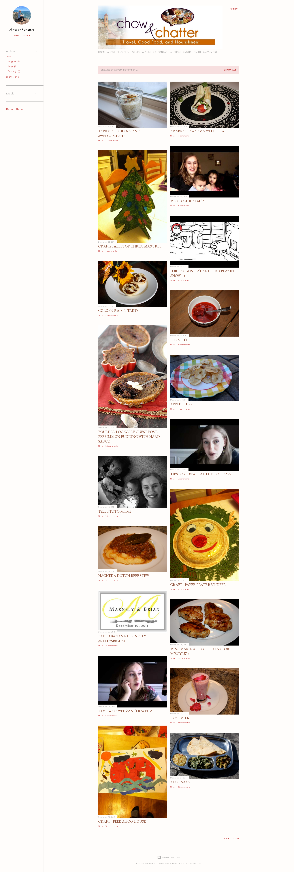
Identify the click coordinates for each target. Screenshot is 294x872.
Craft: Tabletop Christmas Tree (130, 246)
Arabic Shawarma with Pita (197, 131)
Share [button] (100, 140)
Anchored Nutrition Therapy (189, 52)
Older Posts (231, 838)
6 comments (183, 280)
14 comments (184, 409)
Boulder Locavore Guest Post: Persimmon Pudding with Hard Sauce (129, 436)
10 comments (112, 580)
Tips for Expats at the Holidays (200, 474)
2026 (10, 56)
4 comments (111, 251)
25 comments (112, 516)
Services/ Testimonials (132, 52)
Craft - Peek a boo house (122, 821)
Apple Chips (181, 404)
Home (102, 52)
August (13, 61)
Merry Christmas (187, 200)
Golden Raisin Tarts (118, 310)
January (13, 71)
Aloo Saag (180, 782)
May (12, 66)
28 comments (184, 722)
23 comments (184, 344)
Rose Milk (179, 717)
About (111, 52)
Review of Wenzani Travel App (127, 710)
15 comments (183, 205)
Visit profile (21, 35)
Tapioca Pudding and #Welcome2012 (119, 133)
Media (152, 52)
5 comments (111, 715)
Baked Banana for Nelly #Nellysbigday (122, 638)
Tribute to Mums (115, 511)
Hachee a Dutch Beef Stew (123, 575)
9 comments (183, 589)
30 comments (112, 315)
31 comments (183, 136)
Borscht (179, 339)
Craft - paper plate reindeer (198, 584)
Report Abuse (14, 109)
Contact (163, 52)
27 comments (184, 658)
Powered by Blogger (171, 857)
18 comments (111, 645)
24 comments (112, 446)
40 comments (112, 140)
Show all (230, 69)
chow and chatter (21, 29)
